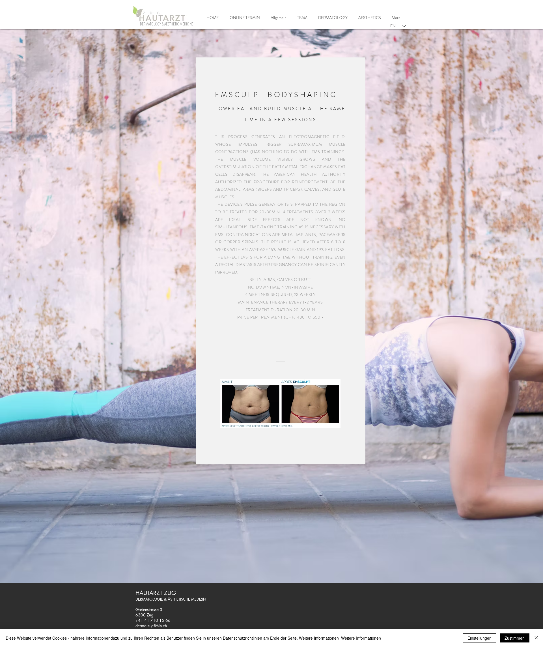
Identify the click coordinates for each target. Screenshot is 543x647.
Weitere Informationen (360, 638)
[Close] (536, 637)
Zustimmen (515, 638)
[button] (333, 18)
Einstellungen (479, 638)
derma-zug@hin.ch (151, 625)
